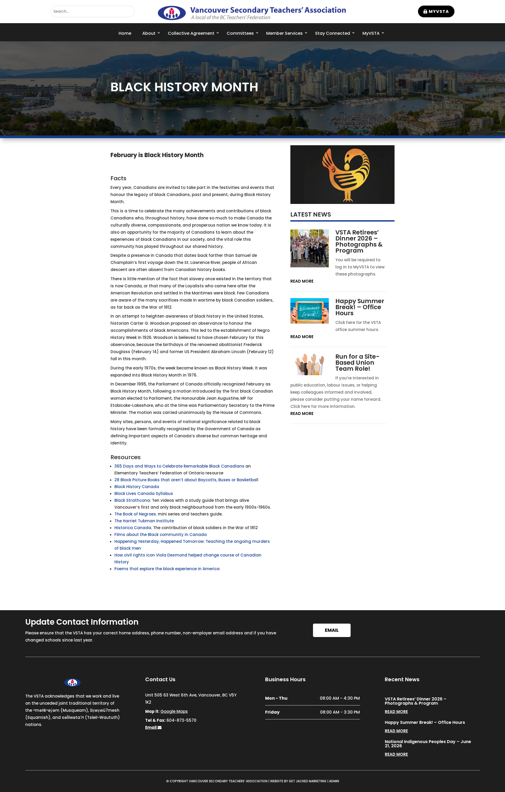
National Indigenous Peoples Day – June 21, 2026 (428, 744)
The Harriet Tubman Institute (144, 521)
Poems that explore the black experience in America (167, 569)
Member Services (284, 33)
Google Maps (174, 711)
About (148, 33)
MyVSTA (439, 11)
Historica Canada (132, 527)
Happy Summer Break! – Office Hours (359, 307)
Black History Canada (136, 486)
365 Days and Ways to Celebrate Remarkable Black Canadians (179, 466)
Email (332, 630)
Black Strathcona (132, 500)
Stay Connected (332, 33)
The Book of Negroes (135, 514)
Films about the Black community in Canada (160, 534)
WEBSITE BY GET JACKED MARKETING (298, 781)
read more (302, 281)
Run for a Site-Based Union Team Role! (357, 362)
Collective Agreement (191, 33)
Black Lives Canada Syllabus (143, 493)
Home (125, 33)
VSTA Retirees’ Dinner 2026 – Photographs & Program (359, 241)
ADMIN (334, 781)
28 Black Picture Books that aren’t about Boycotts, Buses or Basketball (186, 480)
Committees (240, 33)
